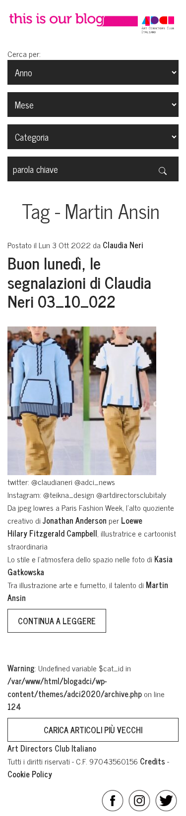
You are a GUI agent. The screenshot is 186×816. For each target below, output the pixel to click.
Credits (152, 761)
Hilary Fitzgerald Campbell (52, 533)
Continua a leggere (57, 620)
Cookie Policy (29, 773)
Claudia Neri (123, 244)
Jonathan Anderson (75, 520)
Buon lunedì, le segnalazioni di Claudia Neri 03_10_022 (79, 282)
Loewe (131, 520)
